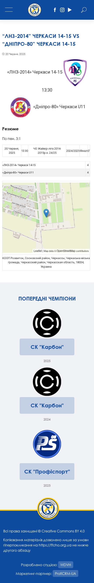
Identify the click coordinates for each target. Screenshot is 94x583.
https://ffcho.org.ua (55, 545)
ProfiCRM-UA (65, 573)
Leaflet (38, 251)
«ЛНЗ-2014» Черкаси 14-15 (19, 165)
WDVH (65, 564)
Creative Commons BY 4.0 (63, 531)
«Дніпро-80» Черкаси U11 (18, 172)
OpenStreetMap (66, 251)
